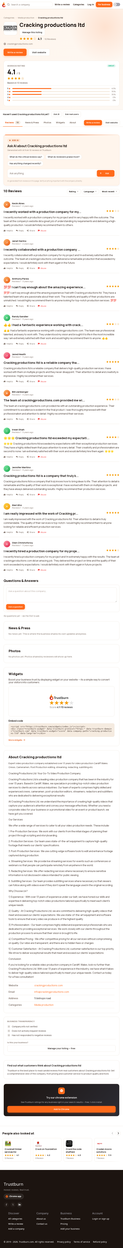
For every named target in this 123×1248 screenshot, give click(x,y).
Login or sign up (100, 1218)
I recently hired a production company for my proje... (42, 551)
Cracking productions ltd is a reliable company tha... (41, 363)
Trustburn (13, 1184)
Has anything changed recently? (25, 163)
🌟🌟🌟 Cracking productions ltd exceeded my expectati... (46, 438)
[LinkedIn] (19, 1204)
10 (67, 707)
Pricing (64, 1223)
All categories (15, 1218)
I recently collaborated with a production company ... (42, 250)
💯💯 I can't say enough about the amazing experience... (45, 287)
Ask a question (15, 606)
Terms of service (82, 1241)
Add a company (16, 1228)
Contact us (41, 1223)
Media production (26, 17)
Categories (78, 4)
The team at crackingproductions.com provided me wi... (44, 400)
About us (41, 1218)
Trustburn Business (70, 1218)
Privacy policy (64, 1241)
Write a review (62, 4)
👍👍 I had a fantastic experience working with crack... (43, 325)
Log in (90, 4)
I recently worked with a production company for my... (42, 212)
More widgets (15, 740)
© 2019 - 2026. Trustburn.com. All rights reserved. (29, 1241)
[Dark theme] (117, 4)
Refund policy (100, 1241)
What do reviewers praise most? (64, 157)
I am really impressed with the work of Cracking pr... (41, 513)
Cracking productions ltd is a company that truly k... (41, 476)
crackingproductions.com (48, 985)
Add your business (70, 1228)
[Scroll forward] (118, 1133)
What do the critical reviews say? (26, 157)
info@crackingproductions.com (51, 991)
